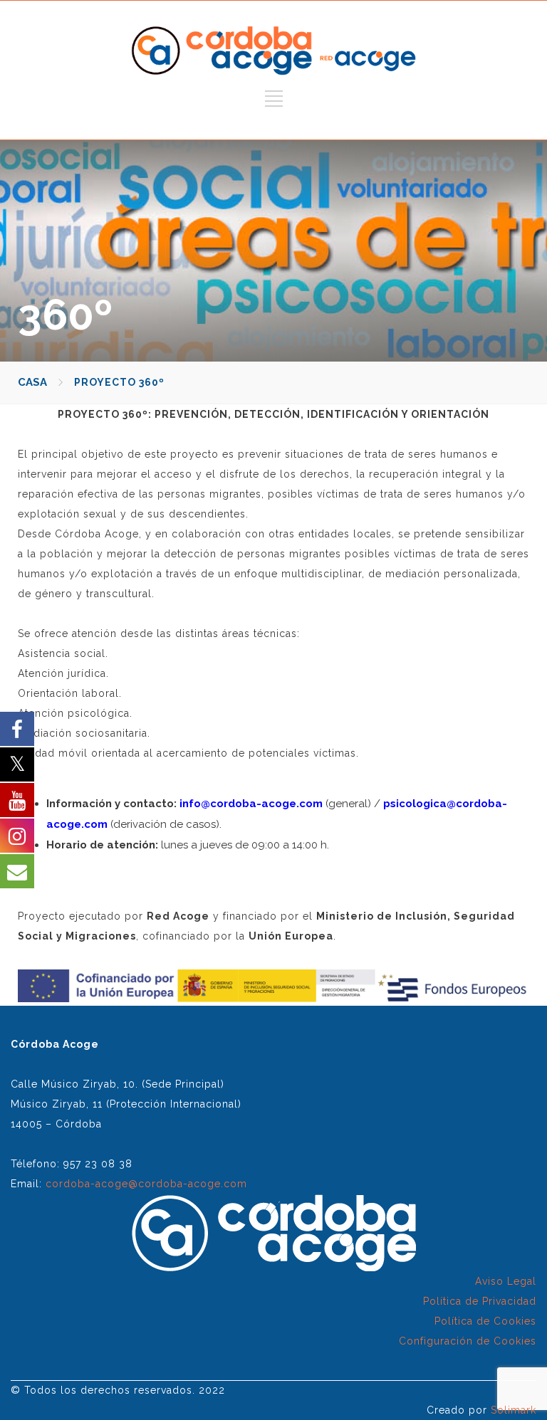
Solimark (513, 1410)
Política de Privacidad (479, 1301)
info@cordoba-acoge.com (251, 803)
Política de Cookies (485, 1321)
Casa (32, 382)
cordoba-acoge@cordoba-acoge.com (146, 1183)
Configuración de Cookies (467, 1341)
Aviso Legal (505, 1281)
